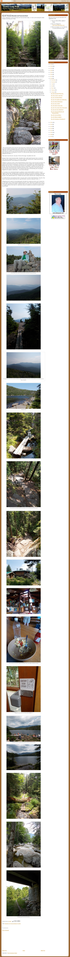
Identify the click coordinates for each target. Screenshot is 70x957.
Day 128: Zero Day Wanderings (57, 109)
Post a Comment (5, 930)
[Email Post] (12, 921)
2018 (51, 74)
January (53, 92)
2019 (51, 72)
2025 (51, 64)
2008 (51, 134)
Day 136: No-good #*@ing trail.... (57, 93)
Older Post (43, 950)
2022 (51, 66)
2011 (51, 130)
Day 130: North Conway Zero (56, 105)
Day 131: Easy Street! (55, 103)
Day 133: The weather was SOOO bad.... (59, 99)
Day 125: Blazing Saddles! (56, 117)
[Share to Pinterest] (19, 921)
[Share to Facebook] (18, 921)
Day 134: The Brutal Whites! (56, 97)
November (53, 82)
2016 (51, 78)
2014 (51, 124)
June (52, 84)
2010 (51, 132)
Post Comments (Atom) (12, 953)
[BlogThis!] (15, 921)
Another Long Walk (10, 6)
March (52, 88)
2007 (51, 136)
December (53, 80)
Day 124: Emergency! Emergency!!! (58, 119)
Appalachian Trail (7, 923)
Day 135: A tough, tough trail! (56, 95)
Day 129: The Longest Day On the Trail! (59, 107)
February (53, 90)
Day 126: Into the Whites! (56, 115)
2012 (51, 128)
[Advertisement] (12, 940)
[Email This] (14, 921)
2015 (51, 122)
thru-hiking (19, 923)
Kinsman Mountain (14, 923)
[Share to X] (17, 921)
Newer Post (4, 950)
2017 (51, 76)
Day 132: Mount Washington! (56, 101)
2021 (51, 68)
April (52, 86)
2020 (51, 70)
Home (24, 950)
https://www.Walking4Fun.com (58, 25)
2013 (51, 126)
